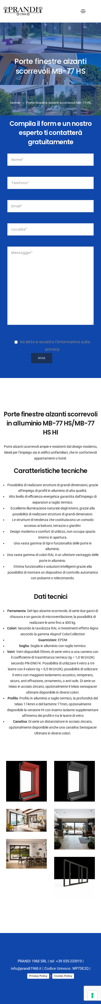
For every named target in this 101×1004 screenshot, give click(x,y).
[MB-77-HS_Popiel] (74, 781)
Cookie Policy (63, 976)
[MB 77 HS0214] (74, 877)
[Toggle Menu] (83, 11)
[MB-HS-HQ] (74, 829)
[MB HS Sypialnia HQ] (26, 820)
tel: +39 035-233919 (66, 961)
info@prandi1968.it (26, 968)
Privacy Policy (38, 976)
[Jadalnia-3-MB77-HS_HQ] (26, 854)
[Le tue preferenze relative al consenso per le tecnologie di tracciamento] (92, 995)
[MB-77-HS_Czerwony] (26, 781)
